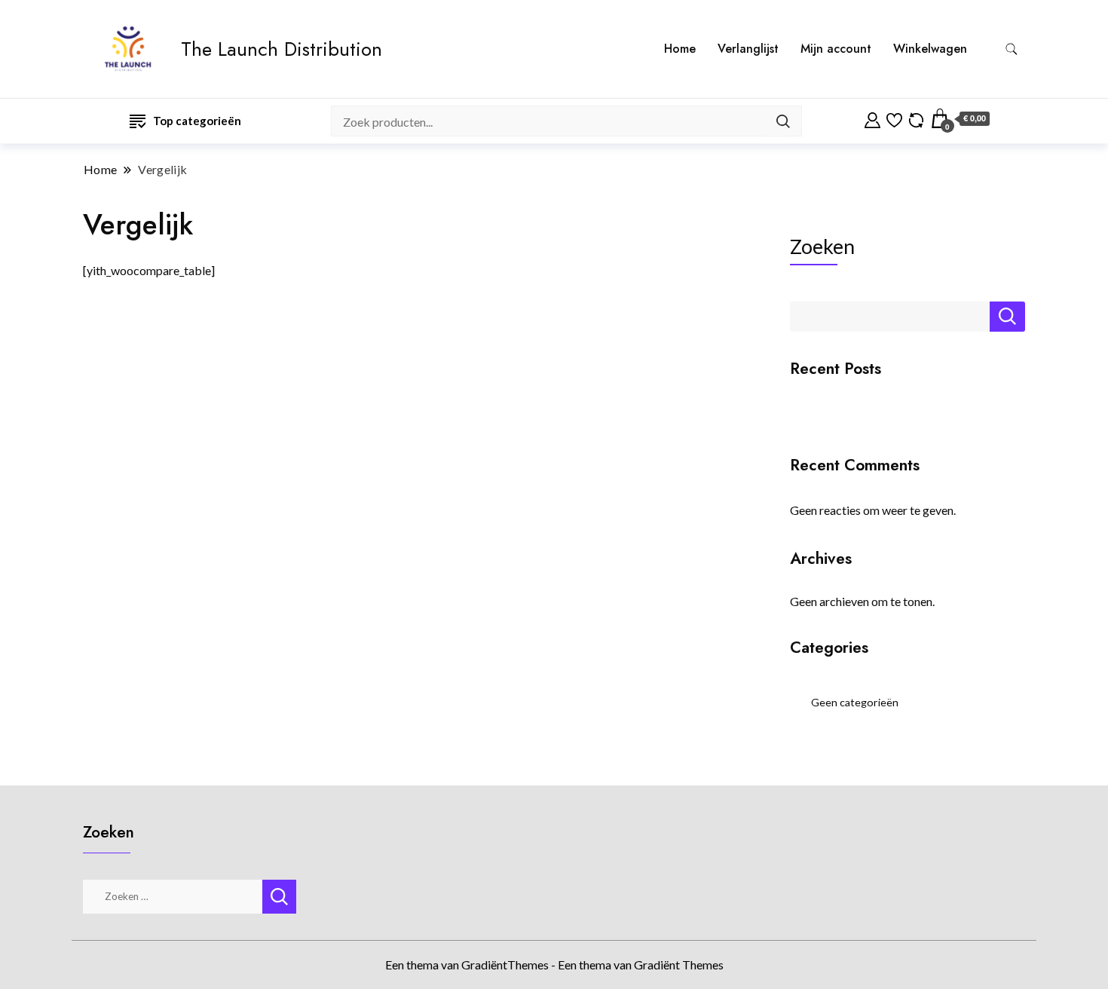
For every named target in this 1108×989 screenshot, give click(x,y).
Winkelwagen (930, 48)
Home (680, 48)
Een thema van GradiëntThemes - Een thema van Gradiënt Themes (554, 964)
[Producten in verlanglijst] (894, 118)
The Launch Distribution (281, 49)
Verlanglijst (748, 48)
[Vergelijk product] (916, 118)
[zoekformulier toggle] (1011, 49)
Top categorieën (197, 120)
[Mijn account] (872, 118)
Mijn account (835, 48)
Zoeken (822, 246)
